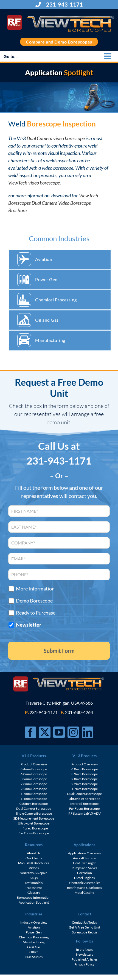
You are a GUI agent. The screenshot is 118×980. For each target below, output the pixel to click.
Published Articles (84, 959)
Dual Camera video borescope (56, 138)
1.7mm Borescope (34, 794)
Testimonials (34, 883)
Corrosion (84, 873)
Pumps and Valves (84, 868)
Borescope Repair (84, 932)
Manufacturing (50, 340)
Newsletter (28, 625)
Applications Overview (84, 853)
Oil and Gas (47, 319)
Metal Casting (84, 892)
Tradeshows (33, 888)
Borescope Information (33, 897)
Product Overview (34, 764)
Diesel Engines (84, 878)
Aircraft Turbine (84, 858)
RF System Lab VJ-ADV (84, 813)
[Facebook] (30, 732)
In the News (84, 949)
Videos (34, 868)
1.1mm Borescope (34, 799)
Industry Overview (33, 922)
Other (33, 952)
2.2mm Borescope (34, 789)
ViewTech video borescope (34, 183)
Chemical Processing (56, 299)
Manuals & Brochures (33, 863)
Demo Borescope (34, 601)
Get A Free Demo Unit (84, 927)
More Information (35, 589)
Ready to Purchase (35, 613)
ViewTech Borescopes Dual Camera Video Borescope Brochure (53, 202)
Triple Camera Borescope (34, 813)
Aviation (43, 259)
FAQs (34, 878)
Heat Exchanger (84, 863)
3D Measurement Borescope (33, 818)
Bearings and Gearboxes (84, 888)
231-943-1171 (64, 4)
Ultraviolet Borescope (33, 823)
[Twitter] (44, 732)
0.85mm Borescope (33, 804)
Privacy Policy (84, 964)
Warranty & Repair (33, 873)
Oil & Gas (33, 947)
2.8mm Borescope (34, 784)
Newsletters (84, 954)
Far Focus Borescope (33, 833)
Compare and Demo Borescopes (59, 41)
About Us (33, 853)
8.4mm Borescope (34, 769)
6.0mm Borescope (34, 774)
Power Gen (46, 279)
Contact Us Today (84, 922)
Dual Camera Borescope (33, 808)
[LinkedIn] (87, 732)
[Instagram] (73, 732)
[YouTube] (59, 732)
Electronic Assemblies (84, 883)
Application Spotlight (34, 902)
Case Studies (34, 957)
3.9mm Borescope (34, 779)
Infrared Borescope (33, 828)
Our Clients (34, 858)
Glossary (33, 892)
